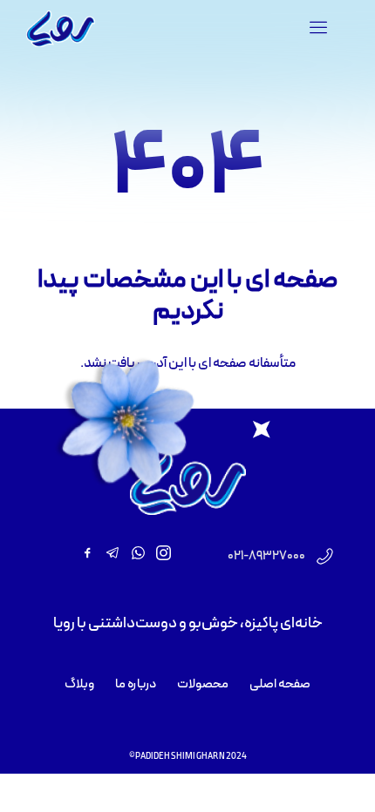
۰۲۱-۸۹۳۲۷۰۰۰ (266, 556)
